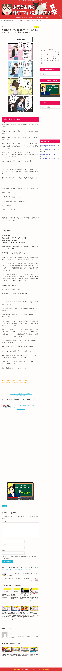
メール (4, 544)
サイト (3, 550)
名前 (3, 539)
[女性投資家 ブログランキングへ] (7, 406)
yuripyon (11, 634)
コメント (4, 521)
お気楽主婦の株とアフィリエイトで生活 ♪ (30, 669)
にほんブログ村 (20, 395)
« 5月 (41, 63)
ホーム (14, 17)
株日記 (4, 506)
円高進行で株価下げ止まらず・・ (48, 145)
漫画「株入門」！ (19, 17)
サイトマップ (37, 17)
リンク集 (26, 17)
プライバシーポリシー (45, 17)
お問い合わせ (31, 17)
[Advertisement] (20, 428)
